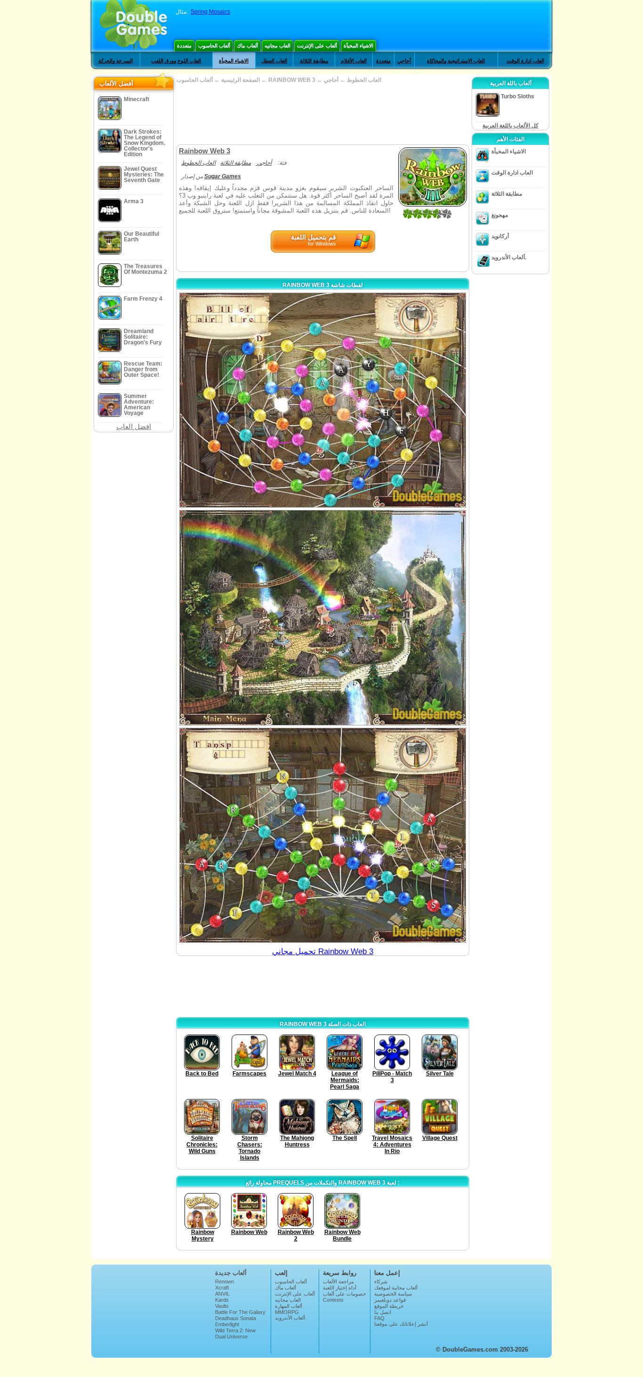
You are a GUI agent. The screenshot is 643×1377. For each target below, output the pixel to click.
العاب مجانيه (277, 45)
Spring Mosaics (210, 11)
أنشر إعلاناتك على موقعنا (401, 1324)
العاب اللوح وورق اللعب (176, 61)
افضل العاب (133, 426)
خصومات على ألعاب (344, 1294)
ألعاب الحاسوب (214, 45)
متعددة (184, 45)
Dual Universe (231, 1336)
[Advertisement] (322, 114)
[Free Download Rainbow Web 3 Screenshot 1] (322, 400)
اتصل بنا (382, 1312)
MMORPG (287, 1312)
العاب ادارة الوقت (525, 61)
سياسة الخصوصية (393, 1294)
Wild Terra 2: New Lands (235, 1333)
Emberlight (227, 1324)
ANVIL (222, 1294)
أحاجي (404, 61)
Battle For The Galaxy (240, 1312)
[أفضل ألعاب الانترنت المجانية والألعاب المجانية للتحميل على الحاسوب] (133, 26)
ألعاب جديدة (231, 1272)
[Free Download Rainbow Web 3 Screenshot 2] (322, 617)
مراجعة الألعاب (338, 1281)
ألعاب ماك (247, 45)
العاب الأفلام (354, 61)
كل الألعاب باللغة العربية (510, 125)
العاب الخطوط (364, 80)
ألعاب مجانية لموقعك (396, 1287)
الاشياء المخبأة (358, 45)
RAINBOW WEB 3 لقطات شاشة (322, 285)
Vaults (222, 1306)
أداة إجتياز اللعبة (339, 1287)
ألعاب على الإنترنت (317, 45)
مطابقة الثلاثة (314, 61)
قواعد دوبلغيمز (390, 1300)
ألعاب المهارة (288, 1306)
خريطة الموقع (389, 1306)
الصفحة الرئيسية (240, 80)
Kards (222, 1300)
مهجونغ (499, 215)
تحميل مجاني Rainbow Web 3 (322, 951)
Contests (333, 1300)
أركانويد (500, 236)
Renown (224, 1281)
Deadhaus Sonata (235, 1318)
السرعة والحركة (115, 61)
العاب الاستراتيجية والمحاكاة (456, 61)
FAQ (379, 1318)
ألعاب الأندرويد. (508, 257)
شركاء (380, 1281)
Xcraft (222, 1287)
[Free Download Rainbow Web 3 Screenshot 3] (322, 835)
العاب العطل (274, 61)
